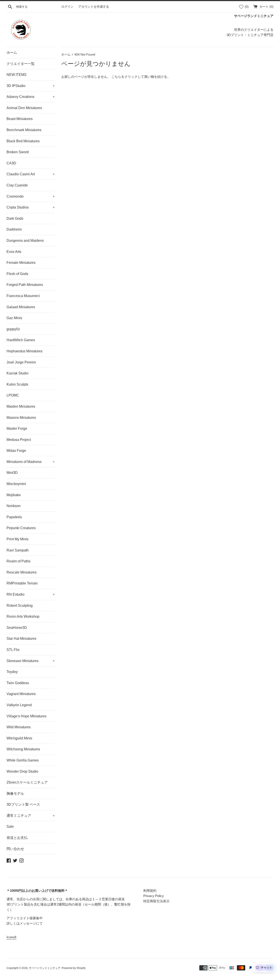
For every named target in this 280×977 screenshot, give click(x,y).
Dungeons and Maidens (25, 240)
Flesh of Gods (17, 274)
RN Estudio (31, 594)
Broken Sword (18, 152)
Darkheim (14, 229)
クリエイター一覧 (21, 64)
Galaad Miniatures (21, 307)
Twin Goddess (18, 683)
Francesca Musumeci (23, 296)
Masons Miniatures (21, 417)
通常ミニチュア (31, 815)
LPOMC (13, 395)
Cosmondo (31, 196)
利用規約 (149, 890)
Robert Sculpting (20, 605)
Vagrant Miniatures (21, 694)
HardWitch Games (21, 340)
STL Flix (13, 650)
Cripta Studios (31, 207)
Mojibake (14, 495)
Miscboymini (16, 484)
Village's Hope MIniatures (26, 716)
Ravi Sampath (18, 550)
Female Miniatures (21, 262)
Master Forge (17, 428)
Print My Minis (17, 539)
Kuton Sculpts (17, 384)
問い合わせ (15, 849)
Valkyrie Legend (19, 705)
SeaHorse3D (17, 627)
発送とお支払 (17, 838)
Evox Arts (14, 252)
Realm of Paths (18, 561)
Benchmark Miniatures (24, 130)
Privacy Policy (153, 896)
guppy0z (13, 329)
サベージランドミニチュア (44, 968)
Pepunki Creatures (21, 528)
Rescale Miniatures (22, 572)
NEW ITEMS (16, 74)
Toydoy (12, 672)
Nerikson (14, 506)
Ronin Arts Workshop (23, 616)
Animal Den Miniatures (24, 108)
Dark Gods (15, 218)
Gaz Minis (14, 318)
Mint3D (12, 473)
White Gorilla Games (23, 760)
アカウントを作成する (93, 6)
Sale (10, 826)
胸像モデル (15, 793)
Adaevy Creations (31, 97)
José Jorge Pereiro (21, 362)
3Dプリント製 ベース (23, 804)
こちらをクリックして (127, 76)
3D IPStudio (31, 86)
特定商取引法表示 (156, 901)
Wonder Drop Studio (22, 771)
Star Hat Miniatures (21, 638)
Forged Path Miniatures (25, 285)
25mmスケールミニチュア (27, 782)
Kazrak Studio (17, 373)
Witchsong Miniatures (23, 749)
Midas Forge (16, 450)
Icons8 (11, 937)
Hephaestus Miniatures (24, 351)
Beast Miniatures (20, 119)
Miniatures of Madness (31, 462)
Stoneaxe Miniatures (31, 661)
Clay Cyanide (17, 185)
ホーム (12, 52)
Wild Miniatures (19, 727)
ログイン (67, 6)
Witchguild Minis (19, 738)
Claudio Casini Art (31, 174)
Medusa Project (19, 440)
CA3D (11, 163)
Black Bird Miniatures (23, 141)
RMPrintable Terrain (22, 583)
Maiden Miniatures (21, 406)
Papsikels (14, 517)
